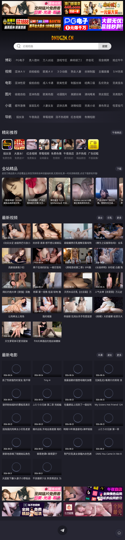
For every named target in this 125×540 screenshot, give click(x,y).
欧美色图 (48, 94)
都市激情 (20, 105)
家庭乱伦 (34, 105)
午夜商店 (34, 117)
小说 (8, 105)
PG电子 (20, 60)
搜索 (104, 46)
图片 (8, 94)
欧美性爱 (62, 83)
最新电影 (10, 354)
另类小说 (90, 105)
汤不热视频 (62, 117)
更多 (119, 217)
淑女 (109, 354)
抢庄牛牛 (118, 60)
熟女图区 (104, 94)
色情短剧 (90, 117)
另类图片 (118, 94)
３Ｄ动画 (62, 71)
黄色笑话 (104, 105)
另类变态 (118, 83)
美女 (100, 217)
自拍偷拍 (34, 71)
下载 (119, 168)
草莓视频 (48, 117)
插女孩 (20, 117)
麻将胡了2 (76, 60)
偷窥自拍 (20, 94)
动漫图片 (62, 94)
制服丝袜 (76, 83)
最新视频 (10, 217)
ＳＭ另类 (118, 71)
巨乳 (109, 217)
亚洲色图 (34, 94)
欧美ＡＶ (48, 71)
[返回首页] (119, 533)
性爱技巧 (118, 105)
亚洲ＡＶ (20, 71)
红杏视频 (76, 117)
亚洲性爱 (20, 83)
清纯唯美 (90, 94)
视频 (8, 71)
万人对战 (48, 60)
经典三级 (90, 83)
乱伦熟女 (104, 83)
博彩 (8, 60)
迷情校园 (76, 105)
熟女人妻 (76, 71)
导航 (8, 117)
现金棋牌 (104, 60)
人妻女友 (48, 105)
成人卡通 (48, 83)
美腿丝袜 (76, 94)
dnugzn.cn (62, 38)
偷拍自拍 (34, 83)
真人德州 (34, 60)
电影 (8, 83)
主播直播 (104, 71)
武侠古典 (62, 105)
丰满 (100, 354)
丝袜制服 (90, 71)
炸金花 (90, 60)
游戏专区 (62, 60)
